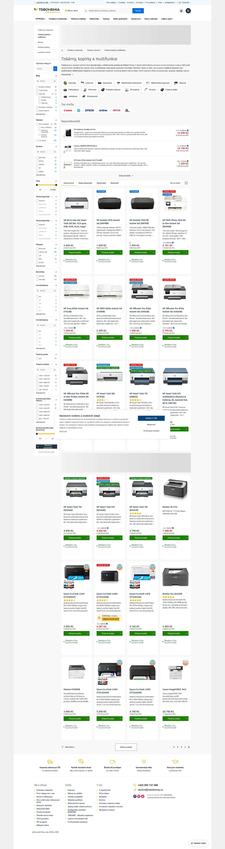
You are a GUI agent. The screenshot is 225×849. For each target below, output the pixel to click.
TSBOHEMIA (168, 795)
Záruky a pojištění (75, 797)
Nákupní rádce (43, 825)
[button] (185, 2)
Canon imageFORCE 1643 (174, 689)
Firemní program (43, 812)
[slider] (37, 185)
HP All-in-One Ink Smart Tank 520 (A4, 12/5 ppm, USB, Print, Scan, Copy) (75, 223)
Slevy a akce (73, 11)
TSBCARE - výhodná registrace (80, 815)
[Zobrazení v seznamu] (187, 183)
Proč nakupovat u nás (46, 793)
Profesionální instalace (77, 822)
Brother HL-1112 (170, 507)
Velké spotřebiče (120, 19)
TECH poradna (43, 819)
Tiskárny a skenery (93, 50)
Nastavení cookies (107, 810)
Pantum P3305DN (72, 689)
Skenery (40, 42)
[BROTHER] (103, 110)
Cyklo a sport (166, 19)
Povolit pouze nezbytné (151, 431)
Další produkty (126, 747)
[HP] (78, 110)
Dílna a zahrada (151, 19)
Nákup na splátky (75, 793)
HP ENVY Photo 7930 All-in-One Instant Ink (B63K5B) (174, 223)
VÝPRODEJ (40, 19)
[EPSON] (89, 110)
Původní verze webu (45, 815)
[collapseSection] (52, 94)
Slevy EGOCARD (43, 809)
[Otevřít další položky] (88, 252)
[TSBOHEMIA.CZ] (47, 10)
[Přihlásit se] (181, 10)
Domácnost (136, 19)
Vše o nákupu (111, 2)
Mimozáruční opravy (76, 803)
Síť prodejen (104, 793)
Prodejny (122, 2)
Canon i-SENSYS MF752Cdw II (85, 146)
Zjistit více (63, 431)
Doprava (71, 790)
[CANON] (67, 110)
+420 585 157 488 (42, 2)
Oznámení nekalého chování (111, 807)
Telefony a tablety (78, 19)
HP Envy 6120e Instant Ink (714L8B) (88, 160)
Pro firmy (130, 2)
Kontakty (102, 797)
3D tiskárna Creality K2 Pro (85, 129)
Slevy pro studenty (44, 805)
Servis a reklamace (45, 797)
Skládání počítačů (75, 800)
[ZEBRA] (127, 110)
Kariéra (102, 800)
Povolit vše (151, 418)
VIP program (42, 822)
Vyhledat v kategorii (43, 63)
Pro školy (139, 2)
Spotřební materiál (44, 52)
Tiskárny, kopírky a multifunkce (115, 50)
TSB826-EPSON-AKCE (110, 619)
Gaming (106, 19)
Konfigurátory (169, 2)
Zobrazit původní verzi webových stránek (161, 797)
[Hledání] (55, 68)
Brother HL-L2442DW (172, 594)
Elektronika (94, 19)
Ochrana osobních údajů (109, 803)
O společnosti (104, 790)
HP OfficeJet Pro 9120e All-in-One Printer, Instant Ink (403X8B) (76, 396)
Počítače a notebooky (58, 19)
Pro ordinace (150, 2)
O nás (160, 2)
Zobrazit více (40, 114)
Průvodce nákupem (45, 790)
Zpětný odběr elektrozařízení (80, 807)
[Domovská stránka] (62, 51)
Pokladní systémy (44, 47)
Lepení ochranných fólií (78, 819)
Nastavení (151, 424)
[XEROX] (116, 110)
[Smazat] (54, 81)
